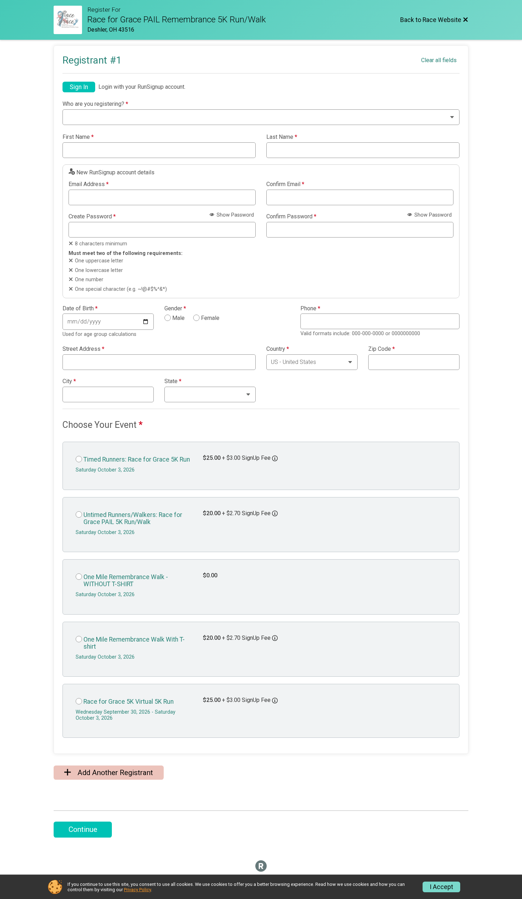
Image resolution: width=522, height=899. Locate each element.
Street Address (83, 349)
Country (277, 349)
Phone (310, 308)
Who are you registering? (95, 104)
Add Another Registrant (114, 772)
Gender (175, 308)
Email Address (89, 184)
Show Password (234, 215)
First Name (78, 137)
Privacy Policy (137, 889)
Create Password (92, 216)
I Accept (441, 886)
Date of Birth (80, 308)
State (172, 381)
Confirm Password (291, 216)
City (69, 381)
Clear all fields (439, 60)
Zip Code (381, 349)
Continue (83, 829)
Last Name (281, 137)
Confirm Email (285, 184)
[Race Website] (70, 20)
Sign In (79, 87)
